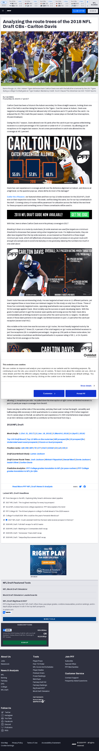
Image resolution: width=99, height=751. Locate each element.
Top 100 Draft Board (16, 439)
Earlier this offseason (16, 197)
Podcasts (8, 727)
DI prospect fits (77, 439)
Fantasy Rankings (40, 685)
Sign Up (24, 642)
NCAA (4, 5)
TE (35, 448)
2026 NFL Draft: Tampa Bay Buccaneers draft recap (26, 537)
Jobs (3, 661)
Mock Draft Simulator (41, 691)
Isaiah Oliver (13, 462)
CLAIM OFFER (79, 11)
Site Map (4, 743)
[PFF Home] (9, 11)
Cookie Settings (7, 746)
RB (26, 448)
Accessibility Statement (51, 743)
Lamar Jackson (37, 454)
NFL (4, 2)
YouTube (8, 718)
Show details (86, 386)
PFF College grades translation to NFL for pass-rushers (51, 468)
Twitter (7, 712)
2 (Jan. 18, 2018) (44, 433)
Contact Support (72, 678)
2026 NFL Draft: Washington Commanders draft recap (27, 529)
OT (39, 448)
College (4, 687)
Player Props (38, 661)
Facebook (9, 721)
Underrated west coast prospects (22, 442)
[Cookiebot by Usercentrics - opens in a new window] (85, 356)
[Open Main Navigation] (3, 11)
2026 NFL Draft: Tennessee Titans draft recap (24, 533)
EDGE (51, 448)
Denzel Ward (69, 460)
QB (22, 448)
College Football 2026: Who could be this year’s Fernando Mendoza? (32, 516)
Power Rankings (39, 676)
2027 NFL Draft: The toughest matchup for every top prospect (30, 503)
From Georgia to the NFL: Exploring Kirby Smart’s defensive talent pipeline (34, 498)
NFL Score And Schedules (43, 667)
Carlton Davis (26, 462)
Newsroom (5, 664)
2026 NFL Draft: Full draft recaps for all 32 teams (24, 524)
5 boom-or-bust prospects (50, 442)
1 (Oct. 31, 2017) (27, 433)
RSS (6, 730)
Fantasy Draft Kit (39, 682)
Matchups (37, 679)
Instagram (9, 715)
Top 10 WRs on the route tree (40, 439)
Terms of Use (32, 743)
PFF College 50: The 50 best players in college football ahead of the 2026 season (37, 511)
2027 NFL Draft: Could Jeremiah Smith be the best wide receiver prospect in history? (40, 520)
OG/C (44, 448)
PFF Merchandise (71, 667)
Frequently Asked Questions (76, 681)
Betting (4, 678)
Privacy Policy (17, 743)
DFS (2, 684)
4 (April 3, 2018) (77, 433)
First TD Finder (38, 664)
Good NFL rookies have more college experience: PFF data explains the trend (35, 507)
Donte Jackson (83, 460)
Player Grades (38, 670)
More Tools (49, 619)
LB (59, 448)
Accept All (81, 393)
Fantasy (4, 681)
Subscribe (69, 661)
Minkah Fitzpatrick (53, 460)
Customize (47, 393)
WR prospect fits (61, 439)
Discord (8, 724)
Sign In (93, 11)
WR (31, 448)
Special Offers (70, 664)
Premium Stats (38, 673)
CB (63, 448)
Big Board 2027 (39, 688)
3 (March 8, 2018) (61, 433)
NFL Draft (4, 690)
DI (56, 448)
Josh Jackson (37, 460)
